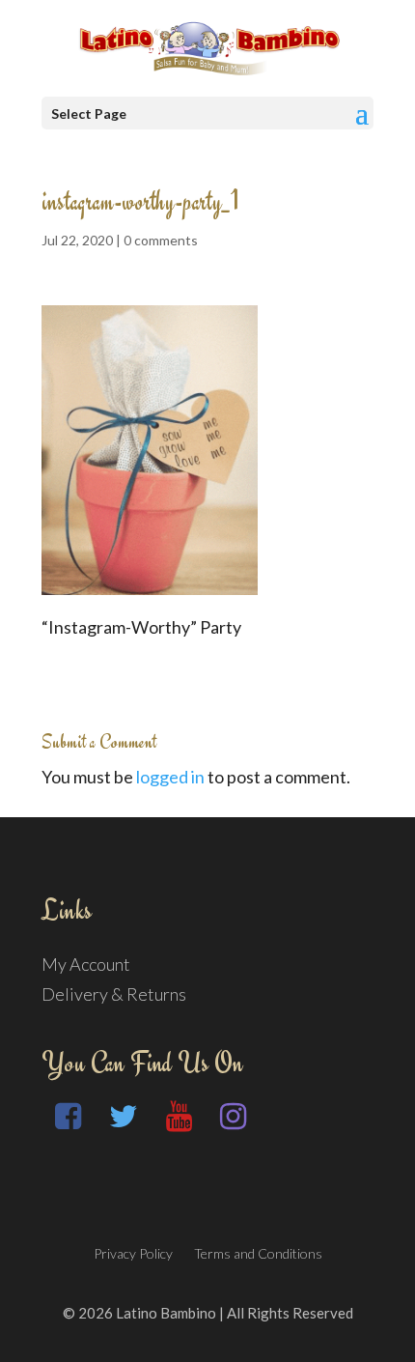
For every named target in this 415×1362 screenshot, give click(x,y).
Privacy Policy (133, 1253)
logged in (170, 776)
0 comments (161, 240)
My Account (86, 964)
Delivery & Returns (114, 994)
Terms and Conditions (258, 1253)
